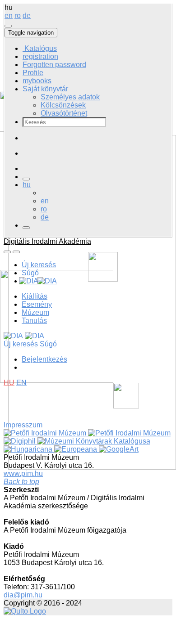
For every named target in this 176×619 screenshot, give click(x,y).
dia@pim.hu (23, 595)
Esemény (37, 304)
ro (17, 15)
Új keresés (39, 265)
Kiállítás (34, 296)
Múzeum (35, 312)
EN (21, 382)
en (9, 15)
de (27, 15)
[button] (45, 89)
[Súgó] (8, 26)
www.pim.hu (23, 473)
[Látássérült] (26, 227)
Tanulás (34, 320)
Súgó (30, 273)
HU (9, 382)
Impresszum (23, 425)
